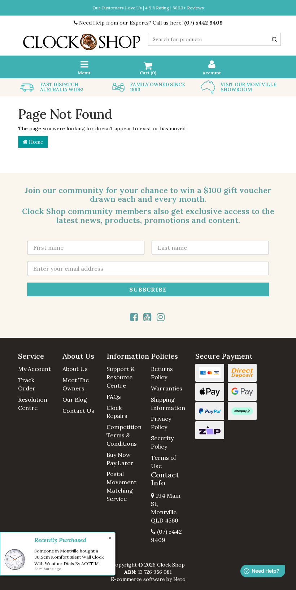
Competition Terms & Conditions (124, 435)
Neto (179, 579)
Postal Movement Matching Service (121, 486)
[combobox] (214, 39)
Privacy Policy (161, 423)
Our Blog (74, 399)
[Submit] (274, 39)
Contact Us (78, 410)
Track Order (26, 384)
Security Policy (162, 442)
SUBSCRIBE (148, 289)
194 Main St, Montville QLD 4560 (165, 508)
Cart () (148, 72)
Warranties (166, 388)
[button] (37, 356)
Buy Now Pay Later (119, 459)
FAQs (113, 396)
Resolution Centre (32, 403)
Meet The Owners (75, 384)
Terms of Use (163, 461)
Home (35, 142)
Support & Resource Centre (120, 377)
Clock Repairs (116, 412)
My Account (34, 368)
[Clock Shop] (81, 39)
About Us (75, 368)
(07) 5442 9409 (203, 22)
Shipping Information (168, 403)
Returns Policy (162, 373)
